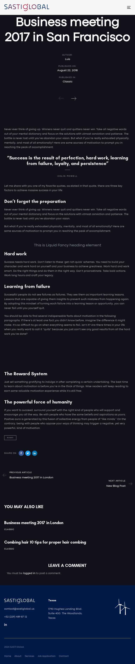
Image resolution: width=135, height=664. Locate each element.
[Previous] (61, 98)
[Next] (73, 98)
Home (7, 656)
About (17, 656)
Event (10, 438)
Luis (67, 59)
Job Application (47, 656)
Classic (67, 81)
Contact (64, 656)
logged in (29, 573)
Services (29, 656)
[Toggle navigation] (110, 7)
